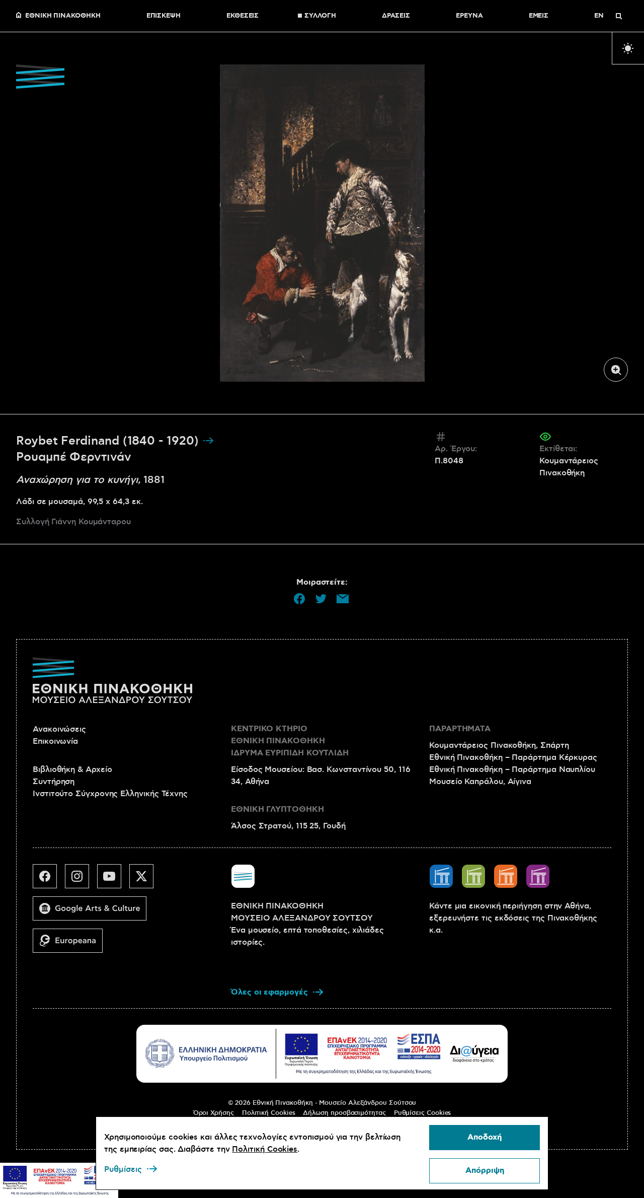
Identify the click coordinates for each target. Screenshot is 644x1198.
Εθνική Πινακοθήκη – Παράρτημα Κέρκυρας (513, 757)
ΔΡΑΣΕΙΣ (396, 16)
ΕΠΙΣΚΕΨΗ (163, 16)
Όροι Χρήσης (213, 1113)
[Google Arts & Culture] (93, 912)
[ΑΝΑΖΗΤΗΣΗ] (619, 16)
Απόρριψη (484, 1170)
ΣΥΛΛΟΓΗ (320, 16)
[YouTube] (113, 880)
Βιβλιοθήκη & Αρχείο (72, 769)
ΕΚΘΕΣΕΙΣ (242, 16)
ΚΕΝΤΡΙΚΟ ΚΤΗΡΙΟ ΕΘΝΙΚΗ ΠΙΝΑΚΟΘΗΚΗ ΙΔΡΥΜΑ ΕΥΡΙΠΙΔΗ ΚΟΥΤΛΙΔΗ (290, 741)
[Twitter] (145, 880)
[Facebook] (49, 880)
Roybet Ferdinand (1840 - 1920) (109, 441)
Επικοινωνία (55, 741)
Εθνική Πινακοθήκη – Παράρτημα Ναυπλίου (512, 769)
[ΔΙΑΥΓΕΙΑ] (474, 1053)
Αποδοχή (484, 1137)
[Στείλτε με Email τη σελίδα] (343, 599)
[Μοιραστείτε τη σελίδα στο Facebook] (299, 599)
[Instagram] (81, 880)
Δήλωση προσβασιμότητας (344, 1113)
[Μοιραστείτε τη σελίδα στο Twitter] (321, 599)
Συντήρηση (53, 782)
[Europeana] (72, 945)
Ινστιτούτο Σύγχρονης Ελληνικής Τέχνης (110, 794)
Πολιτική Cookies (268, 1113)
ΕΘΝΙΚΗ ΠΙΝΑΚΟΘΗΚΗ (63, 16)
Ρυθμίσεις (123, 1169)
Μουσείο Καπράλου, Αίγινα (480, 782)
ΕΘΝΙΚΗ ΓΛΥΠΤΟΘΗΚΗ (277, 809)
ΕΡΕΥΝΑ (469, 16)
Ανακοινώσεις (59, 729)
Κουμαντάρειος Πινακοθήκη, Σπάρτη (499, 745)
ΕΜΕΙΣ (539, 16)
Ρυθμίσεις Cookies (422, 1113)
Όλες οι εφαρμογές (269, 992)
